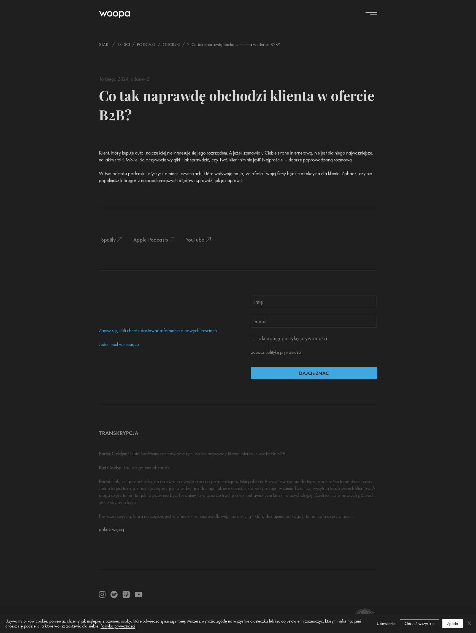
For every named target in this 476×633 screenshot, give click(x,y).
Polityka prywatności (118, 626)
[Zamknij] (469, 624)
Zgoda (452, 623)
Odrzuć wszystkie (419, 623)
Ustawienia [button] (386, 623)
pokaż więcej (111, 529)
